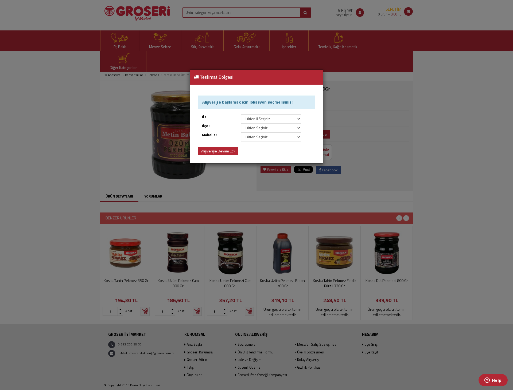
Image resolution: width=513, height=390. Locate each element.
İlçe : (206, 125)
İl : (204, 116)
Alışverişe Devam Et (217, 151)
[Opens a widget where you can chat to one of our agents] (493, 380)
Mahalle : (209, 134)
